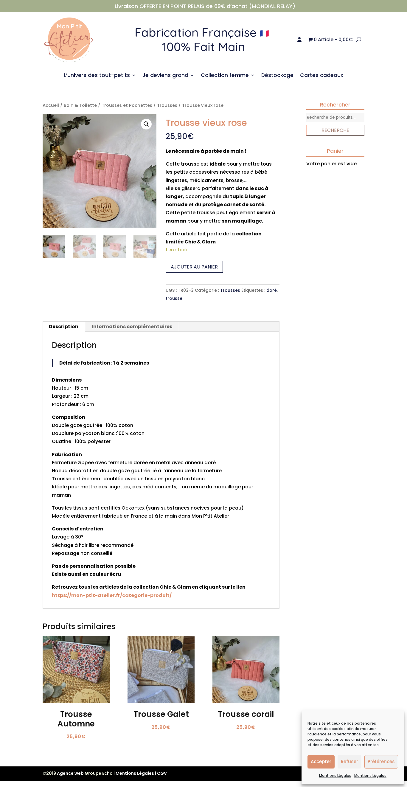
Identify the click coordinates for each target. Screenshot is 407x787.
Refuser (349, 761)
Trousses (167, 105)
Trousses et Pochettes (127, 105)
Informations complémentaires (132, 326)
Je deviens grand (165, 76)
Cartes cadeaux (321, 76)
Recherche (335, 130)
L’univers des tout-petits (97, 76)
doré (271, 290)
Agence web (70, 773)
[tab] (63, 327)
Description (63, 326)
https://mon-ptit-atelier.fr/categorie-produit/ (112, 595)
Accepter (321, 761)
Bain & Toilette (80, 105)
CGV (162, 773)
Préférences (381, 761)
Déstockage (277, 76)
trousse (174, 298)
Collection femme (225, 76)
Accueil (51, 105)
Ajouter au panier (194, 266)
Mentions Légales (335, 775)
